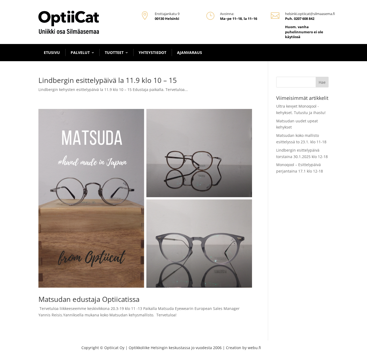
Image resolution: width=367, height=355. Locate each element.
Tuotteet (114, 52)
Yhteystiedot (152, 52)
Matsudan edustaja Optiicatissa (88, 299)
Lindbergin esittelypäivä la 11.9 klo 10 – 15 (107, 80)
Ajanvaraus (189, 52)
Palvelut (80, 52)
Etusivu (52, 52)
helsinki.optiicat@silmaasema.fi (310, 13)
